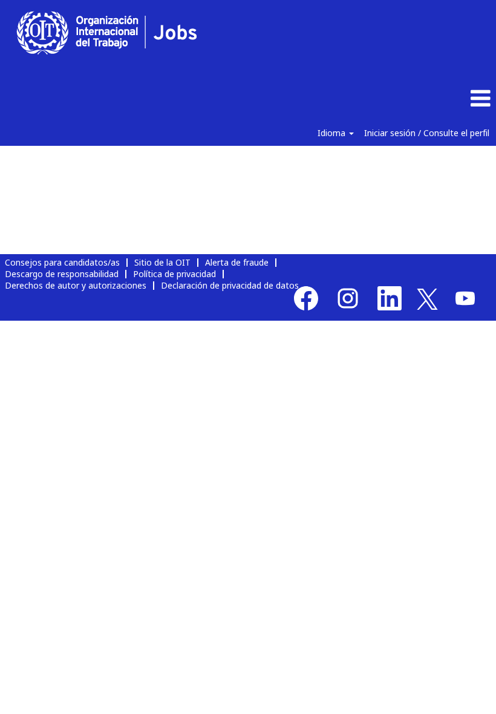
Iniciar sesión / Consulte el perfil (426, 133)
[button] (413, 99)
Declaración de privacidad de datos (230, 285)
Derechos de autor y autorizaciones (75, 285)
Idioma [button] (333, 133)
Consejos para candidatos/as (62, 262)
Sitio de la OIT (162, 262)
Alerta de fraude (237, 262)
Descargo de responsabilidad (62, 274)
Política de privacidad (174, 274)
